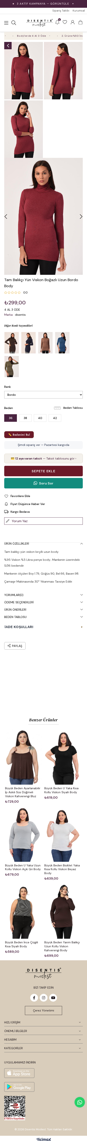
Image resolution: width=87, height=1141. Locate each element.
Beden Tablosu (73, 408)
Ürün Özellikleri (16, 543)
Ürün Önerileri (15, 609)
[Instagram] (44, 998)
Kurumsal (79, 10)
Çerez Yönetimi (43, 1010)
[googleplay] (19, 1087)
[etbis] (14, 1108)
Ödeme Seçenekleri (19, 602)
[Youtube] (53, 998)
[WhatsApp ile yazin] (80, 1102)
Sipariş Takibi (60, 10)
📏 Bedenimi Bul (19, 435)
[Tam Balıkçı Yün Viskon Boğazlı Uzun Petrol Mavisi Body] (62, 343)
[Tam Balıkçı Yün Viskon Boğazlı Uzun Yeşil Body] (11, 367)
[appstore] (19, 1073)
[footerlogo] (43, 973)
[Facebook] (34, 998)
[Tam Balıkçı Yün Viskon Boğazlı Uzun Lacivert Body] (28, 343)
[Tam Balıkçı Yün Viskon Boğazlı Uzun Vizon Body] (45, 343)
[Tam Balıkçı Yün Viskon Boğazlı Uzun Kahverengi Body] (11, 343)
